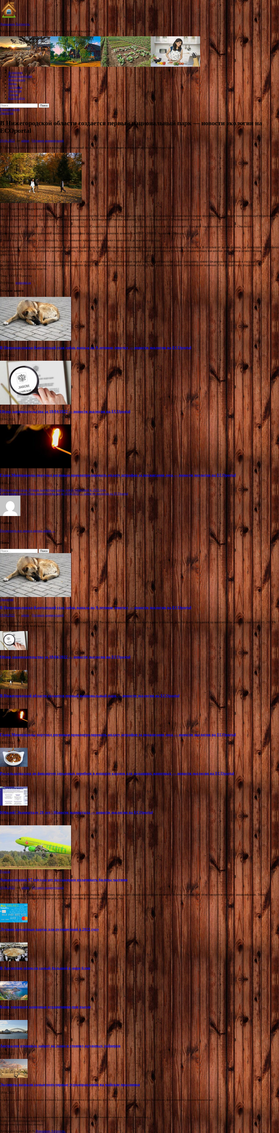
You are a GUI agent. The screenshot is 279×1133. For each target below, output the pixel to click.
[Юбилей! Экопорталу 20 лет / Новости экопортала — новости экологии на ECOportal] (14, 804)
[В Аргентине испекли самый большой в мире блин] (14, 960)
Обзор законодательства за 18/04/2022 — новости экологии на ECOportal (65, 411)
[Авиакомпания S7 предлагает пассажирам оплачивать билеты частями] (35, 868)
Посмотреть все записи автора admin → (27, 531)
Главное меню (10, 109)
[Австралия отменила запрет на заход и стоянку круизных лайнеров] (14, 1038)
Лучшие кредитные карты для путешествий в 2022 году (49, 929)
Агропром (15, 72)
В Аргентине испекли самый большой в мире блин (45, 968)
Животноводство (20, 76)
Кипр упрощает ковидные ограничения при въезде (45, 1007)
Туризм (13, 94)
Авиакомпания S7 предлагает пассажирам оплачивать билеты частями (63, 880)
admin (25, 140)
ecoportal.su (23, 282)
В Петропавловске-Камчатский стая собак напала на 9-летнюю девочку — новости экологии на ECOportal (95, 347)
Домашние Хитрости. (15, 24)
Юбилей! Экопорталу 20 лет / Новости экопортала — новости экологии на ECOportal (76, 812)
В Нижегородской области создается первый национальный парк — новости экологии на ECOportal (89, 696)
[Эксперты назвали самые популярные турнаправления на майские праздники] (14, 1077)
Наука (12, 83)
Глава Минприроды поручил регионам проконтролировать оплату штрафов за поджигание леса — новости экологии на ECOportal (118, 475)
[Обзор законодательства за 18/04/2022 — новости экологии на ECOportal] (35, 403)
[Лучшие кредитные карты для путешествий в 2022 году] (14, 921)
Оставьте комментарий (48, 140)
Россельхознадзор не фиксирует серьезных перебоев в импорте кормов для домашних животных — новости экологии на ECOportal (117, 773)
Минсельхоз (16, 80)
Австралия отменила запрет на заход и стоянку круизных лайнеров (60, 1046)
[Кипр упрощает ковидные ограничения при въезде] (14, 999)
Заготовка (15, 87)
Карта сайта (16, 98)
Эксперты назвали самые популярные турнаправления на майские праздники (70, 1084)
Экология (14, 91)
